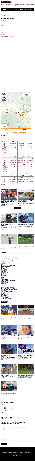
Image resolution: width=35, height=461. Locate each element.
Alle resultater (17, 5)
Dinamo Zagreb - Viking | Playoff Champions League (10, 423)
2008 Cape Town (4, 169)
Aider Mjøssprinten (4, 261)
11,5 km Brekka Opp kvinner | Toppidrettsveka (9, 289)
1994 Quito (4, 142)
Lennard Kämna (12, 181)
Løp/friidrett (3, 205)
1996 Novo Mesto (4, 146)
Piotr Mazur (12, 154)
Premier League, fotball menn (6, 410)
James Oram (20, 175)
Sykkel (19, 229)
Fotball (19, 249)
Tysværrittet (3, 277)
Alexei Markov (29, 149)
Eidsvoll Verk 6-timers (4, 272)
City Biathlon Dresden (4, 279)
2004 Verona (4, 161)
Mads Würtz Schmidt (12, 175)
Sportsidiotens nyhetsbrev (29, 4)
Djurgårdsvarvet (4, 270)
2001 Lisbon (4, 156)
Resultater (8, 15)
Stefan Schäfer (29, 162)
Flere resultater (3, 184)
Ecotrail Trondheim (4, 297)
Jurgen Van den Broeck (12, 156)
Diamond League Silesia (15, 4)
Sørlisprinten (3, 278)
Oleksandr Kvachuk (20, 156)
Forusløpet (3, 264)
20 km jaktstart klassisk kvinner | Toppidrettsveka (9, 258)
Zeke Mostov (29, 179)
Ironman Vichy (3, 283)
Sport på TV (3, 4)
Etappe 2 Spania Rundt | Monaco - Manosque (8, 259)
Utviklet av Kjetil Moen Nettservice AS (17, 457)
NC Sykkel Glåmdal (4, 275)
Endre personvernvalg (29, 452)
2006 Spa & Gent (4, 165)
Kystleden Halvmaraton (5, 296)
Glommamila (3, 293)
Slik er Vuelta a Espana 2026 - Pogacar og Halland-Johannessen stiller (13, 422)
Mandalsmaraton (4, 295)
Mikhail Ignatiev (12, 158)
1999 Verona (4, 152)
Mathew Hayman (20, 147)
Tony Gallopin (29, 166)
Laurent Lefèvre (29, 143)
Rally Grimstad (3, 292)
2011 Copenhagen (4, 175)
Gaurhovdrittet (3, 273)
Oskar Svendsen (12, 177)
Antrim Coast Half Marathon (5, 262)
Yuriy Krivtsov (29, 147)
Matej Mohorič (21, 177)
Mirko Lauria (20, 145)
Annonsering (10, 452)
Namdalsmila (3, 268)
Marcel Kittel (12, 164)
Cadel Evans (29, 145)
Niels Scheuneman (28, 156)
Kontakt (6, 452)
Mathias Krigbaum (20, 179)
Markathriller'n (3, 274)
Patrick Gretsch (12, 162)
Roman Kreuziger (20, 162)
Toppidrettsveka (8, 4)
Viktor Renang (29, 160)
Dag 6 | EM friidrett (4, 439)
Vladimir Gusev (21, 154)
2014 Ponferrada (4, 180)
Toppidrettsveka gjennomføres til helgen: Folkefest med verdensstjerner (14, 427)
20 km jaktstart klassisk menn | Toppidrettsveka (9, 257)
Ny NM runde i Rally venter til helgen (7, 418)
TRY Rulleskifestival (4, 281)
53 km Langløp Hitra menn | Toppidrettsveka (8, 407)
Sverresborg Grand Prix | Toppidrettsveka (8, 280)
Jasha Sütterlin (21, 173)
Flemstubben (3, 271)
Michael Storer (29, 181)
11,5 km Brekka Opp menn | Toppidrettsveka (8, 291)
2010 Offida (4, 173)
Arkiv (21, 452)
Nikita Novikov (29, 168)
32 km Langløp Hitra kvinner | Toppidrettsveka (9, 408)
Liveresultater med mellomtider (7, 36)
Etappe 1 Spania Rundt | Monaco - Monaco (8, 288)
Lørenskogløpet (4, 269)
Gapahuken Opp (3, 263)
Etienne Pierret (21, 166)
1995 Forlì (4, 144)
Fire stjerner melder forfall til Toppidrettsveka (9, 409)
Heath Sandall (21, 143)
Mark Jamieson (21, 158)
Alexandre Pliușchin (20, 164)
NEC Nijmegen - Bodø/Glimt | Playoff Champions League (10, 417)
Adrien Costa (20, 181)
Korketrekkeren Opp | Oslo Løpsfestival (8, 265)
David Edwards (29, 175)
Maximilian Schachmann (29, 177)
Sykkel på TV (3, 34)
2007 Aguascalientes (5, 167)
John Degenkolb (20, 168)
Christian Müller (29, 154)
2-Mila (2, 276)
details (5, 143)
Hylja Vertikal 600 (4, 267)
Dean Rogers (12, 143)
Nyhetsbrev (24, 452)
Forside (3, 452)
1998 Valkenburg (4, 150)
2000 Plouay (4, 154)
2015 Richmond (4, 182)
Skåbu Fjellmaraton (4, 294)
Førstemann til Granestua (5, 266)
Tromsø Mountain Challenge (6, 298)
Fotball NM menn (4, 290)
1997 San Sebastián (4, 148)
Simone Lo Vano (12, 147)
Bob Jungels (12, 173)
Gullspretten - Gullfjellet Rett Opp (7, 260)
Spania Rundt (22, 4)
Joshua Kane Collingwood (12, 145)
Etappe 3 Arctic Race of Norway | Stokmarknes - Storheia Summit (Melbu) (13, 440)
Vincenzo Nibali (29, 158)
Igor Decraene (12, 179)
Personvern (14, 452)
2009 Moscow (5, 171)
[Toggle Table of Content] (5, 21)
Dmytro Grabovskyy (20, 160)
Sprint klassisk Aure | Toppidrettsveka (7, 287)
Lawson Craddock (20, 171)
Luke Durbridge (12, 171)
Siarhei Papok (29, 164)
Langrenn (19, 205)
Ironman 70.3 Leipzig (4, 282)
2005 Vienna (4, 163)
